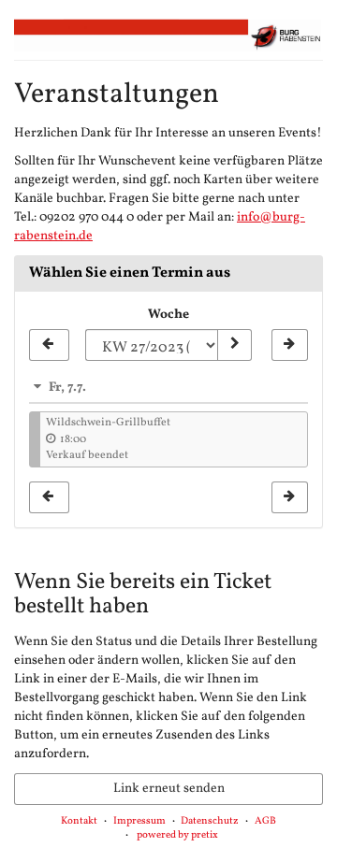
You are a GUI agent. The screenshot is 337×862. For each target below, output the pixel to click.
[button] (168, 387)
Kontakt (79, 821)
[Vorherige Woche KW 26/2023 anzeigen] (49, 345)
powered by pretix (177, 835)
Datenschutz (210, 821)
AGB (265, 821)
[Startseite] (168, 35)
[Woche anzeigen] (234, 345)
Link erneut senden (169, 788)
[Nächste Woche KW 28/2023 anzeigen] (289, 345)
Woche (168, 314)
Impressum (139, 821)
